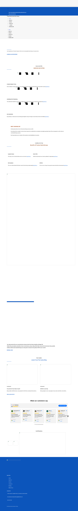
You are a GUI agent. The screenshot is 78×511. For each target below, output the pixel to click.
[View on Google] (12, 411)
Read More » (47, 86)
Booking (10, 485)
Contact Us (10, 34)
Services (10, 32)
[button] (12, 54)
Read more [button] (13, 417)
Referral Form (11, 37)
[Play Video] (20, 301)
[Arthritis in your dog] (39, 378)
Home (9, 29)
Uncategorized (9, 386)
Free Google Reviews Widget (39, 424)
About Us (10, 31)
